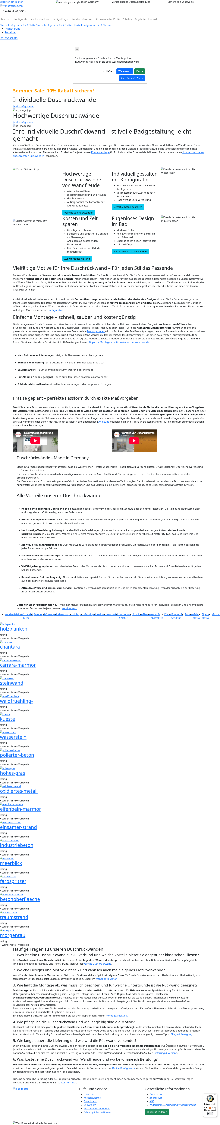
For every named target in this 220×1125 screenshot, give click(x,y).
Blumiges (137, 614)
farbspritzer (13, 881)
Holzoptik (78, 614)
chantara (10, 646)
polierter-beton (17, 755)
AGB (152, 1101)
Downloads (90, 1101)
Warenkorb (124, 71)
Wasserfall (113, 614)
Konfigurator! (69, 608)
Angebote (140, 19)
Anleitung (103, 421)
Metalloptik (90, 614)
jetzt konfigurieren (23, 106)
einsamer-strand (18, 827)
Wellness (102, 614)
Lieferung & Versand (165, 1053)
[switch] (210, 1113)
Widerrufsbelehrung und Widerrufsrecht (173, 1105)
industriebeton (16, 845)
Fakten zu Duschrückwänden (130, 251)
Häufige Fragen (60, 19)
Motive (5, 19)
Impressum (156, 1097)
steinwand (11, 683)
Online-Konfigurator (123, 1068)
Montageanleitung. (117, 1015)
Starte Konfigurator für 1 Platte (17, 25)
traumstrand (14, 917)
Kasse (139, 71)
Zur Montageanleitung (77, 258)
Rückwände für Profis (107, 19)
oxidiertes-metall (19, 791)
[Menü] (215, 1095)
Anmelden (10, 32)
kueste (7, 719)
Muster (216, 614)
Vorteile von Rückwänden (78, 212)
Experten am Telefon (11, 1)
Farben (189, 614)
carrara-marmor (18, 665)
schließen (108, 71)
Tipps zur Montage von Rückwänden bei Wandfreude (119, 342)
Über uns (89, 1094)
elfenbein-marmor (20, 809)
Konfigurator (21, 19)
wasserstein (13, 737)
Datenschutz (157, 1094)
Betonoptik (40, 614)
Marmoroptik (65, 614)
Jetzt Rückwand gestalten (128, 207)
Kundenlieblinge (100, 152)
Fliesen (147, 614)
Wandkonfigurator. (106, 978)
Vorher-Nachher (40, 19)
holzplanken (13, 628)
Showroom (90, 1105)
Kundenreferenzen (82, 19)
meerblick (11, 863)
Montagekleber (96, 331)
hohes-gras (12, 773)
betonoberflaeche (20, 899)
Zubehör (127, 19)
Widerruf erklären (157, 1112)
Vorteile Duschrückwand (97, 963)
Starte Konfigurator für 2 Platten (54, 25)
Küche (167, 614)
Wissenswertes (92, 1097)
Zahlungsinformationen (97, 1112)
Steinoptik (52, 614)
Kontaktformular (66, 1082)
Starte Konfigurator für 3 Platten (92, 25)
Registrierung (12, 28)
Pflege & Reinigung (181, 1034)
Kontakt (152, 19)
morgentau (12, 935)
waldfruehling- (16, 701)
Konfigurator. (55, 310)
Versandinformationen (97, 1108)
